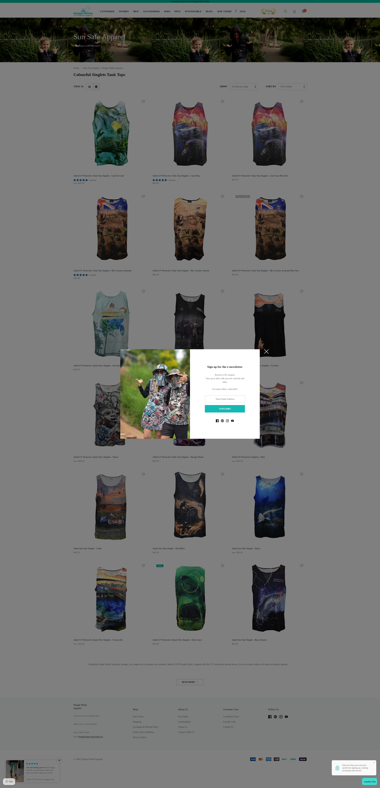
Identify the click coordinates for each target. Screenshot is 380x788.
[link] (217, 420)
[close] (266, 351)
